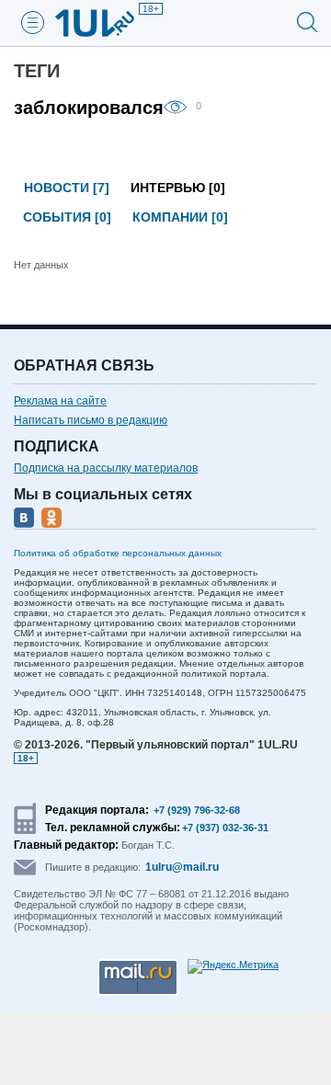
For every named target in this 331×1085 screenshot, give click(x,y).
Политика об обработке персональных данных (118, 553)
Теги (37, 71)
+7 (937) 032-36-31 (225, 827)
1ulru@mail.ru (182, 867)
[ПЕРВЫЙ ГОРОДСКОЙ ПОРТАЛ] (105, 23)
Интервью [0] (178, 187)
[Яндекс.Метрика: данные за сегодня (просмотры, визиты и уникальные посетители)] (233, 966)
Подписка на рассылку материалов (106, 468)
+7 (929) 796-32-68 (197, 810)
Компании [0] (180, 217)
